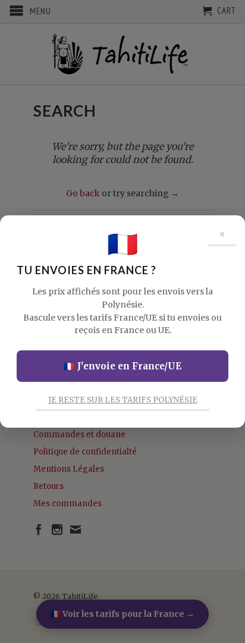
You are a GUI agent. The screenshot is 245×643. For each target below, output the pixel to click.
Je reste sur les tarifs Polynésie (122, 400)
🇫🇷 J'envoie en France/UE (122, 366)
